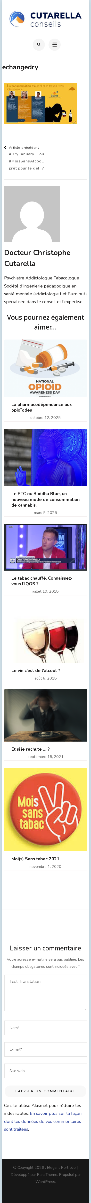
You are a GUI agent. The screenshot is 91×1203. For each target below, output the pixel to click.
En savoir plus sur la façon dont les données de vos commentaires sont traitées (43, 1121)
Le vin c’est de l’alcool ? (35, 670)
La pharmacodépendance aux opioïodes (41, 407)
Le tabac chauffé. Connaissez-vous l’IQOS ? (42, 581)
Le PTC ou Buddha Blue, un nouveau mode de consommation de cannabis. (45, 499)
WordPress (45, 1181)
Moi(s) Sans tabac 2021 (35, 859)
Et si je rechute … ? (30, 749)
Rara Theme (47, 1174)
